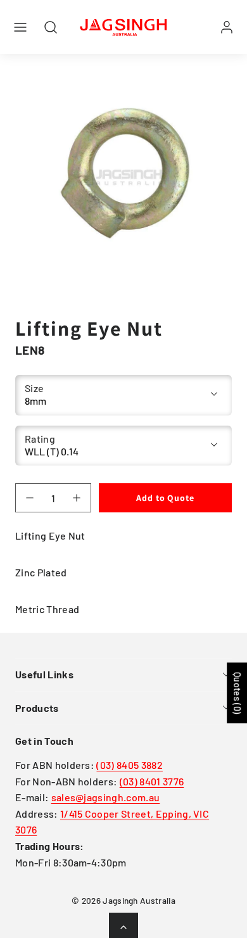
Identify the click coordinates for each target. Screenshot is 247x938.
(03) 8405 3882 (129, 765)
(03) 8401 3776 (152, 781)
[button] (20, 27)
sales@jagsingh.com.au (105, 797)
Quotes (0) (237, 693)
